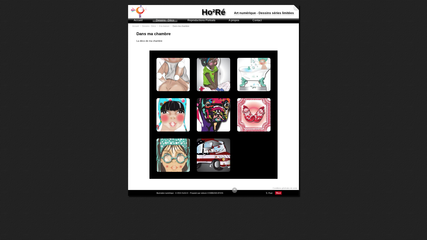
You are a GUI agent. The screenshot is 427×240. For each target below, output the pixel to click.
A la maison (164, 26)
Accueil (138, 20)
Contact (257, 20)
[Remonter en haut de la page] (234, 191)
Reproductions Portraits (201, 20)
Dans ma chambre (181, 26)
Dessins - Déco (165, 20)
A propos (234, 20)
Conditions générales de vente (285, 188)
